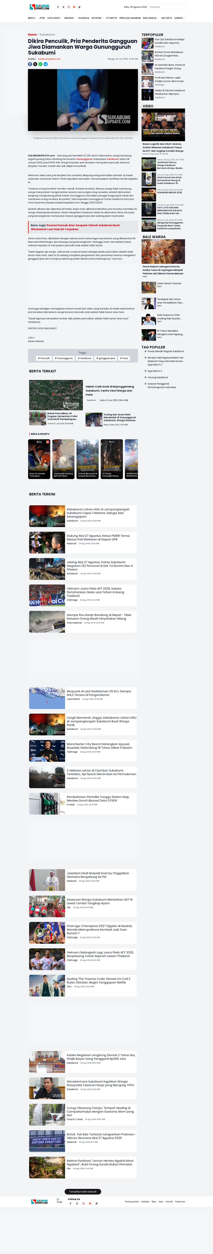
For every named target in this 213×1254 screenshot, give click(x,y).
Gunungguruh (84, 159)
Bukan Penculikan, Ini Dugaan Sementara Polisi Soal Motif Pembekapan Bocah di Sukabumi (62, 418)
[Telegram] (46, 64)
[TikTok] (79, 7)
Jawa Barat (73, 699)
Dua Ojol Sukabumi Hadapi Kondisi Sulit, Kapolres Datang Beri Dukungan (169, 43)
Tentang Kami (132, 1201)
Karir (161, 1201)
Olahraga (83, 18)
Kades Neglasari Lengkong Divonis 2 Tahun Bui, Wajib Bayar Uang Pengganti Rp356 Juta (101, 1057)
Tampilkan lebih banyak (83, 1191)
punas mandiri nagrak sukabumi (166, 351)
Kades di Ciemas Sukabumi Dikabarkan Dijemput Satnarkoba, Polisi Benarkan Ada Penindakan (170, 96)
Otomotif (111, 18)
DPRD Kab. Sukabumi (130, 18)
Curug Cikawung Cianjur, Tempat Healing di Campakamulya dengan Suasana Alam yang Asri (100, 1111)
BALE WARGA (149, 18)
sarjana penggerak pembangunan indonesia (162, 385)
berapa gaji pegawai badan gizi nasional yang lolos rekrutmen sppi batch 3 (165, 361)
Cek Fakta (166, 18)
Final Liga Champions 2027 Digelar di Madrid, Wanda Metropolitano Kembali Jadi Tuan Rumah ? (99, 929)
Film (69, 986)
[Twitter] (63, 7)
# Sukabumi (84, 358)
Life (69, 907)
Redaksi (32, 58)
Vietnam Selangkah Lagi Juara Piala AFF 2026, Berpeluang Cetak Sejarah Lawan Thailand (100, 954)
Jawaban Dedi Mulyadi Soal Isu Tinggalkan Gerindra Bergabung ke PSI (98, 875)
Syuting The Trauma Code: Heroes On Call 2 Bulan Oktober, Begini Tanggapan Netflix (98, 980)
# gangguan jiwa (105, 358)
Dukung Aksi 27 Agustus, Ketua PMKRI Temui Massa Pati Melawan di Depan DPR (98, 537)
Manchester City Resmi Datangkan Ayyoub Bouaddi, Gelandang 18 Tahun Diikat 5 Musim (99, 746)
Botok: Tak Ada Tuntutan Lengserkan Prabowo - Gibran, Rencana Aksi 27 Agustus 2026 (101, 1136)
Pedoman (180, 1201)
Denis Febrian (36, 341)
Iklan (154, 1201)
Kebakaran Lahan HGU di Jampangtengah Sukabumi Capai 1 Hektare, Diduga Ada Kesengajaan (98, 513)
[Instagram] (68, 7)
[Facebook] (58, 7)
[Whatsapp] (40, 64)
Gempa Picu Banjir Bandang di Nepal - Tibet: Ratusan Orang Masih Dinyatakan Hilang (99, 617)
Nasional (71, 543)
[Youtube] (74, 7)
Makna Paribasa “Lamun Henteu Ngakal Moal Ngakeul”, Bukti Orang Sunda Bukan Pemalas (100, 1162)
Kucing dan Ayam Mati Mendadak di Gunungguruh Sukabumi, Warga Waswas (120, 417)
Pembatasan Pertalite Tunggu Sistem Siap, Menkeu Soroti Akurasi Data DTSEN (98, 799)
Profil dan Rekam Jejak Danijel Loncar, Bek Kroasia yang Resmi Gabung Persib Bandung (170, 83)
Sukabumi (113, 159)
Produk (71, 804)
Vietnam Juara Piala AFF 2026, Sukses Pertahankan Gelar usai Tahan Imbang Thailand (95, 592)
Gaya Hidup (53, 18)
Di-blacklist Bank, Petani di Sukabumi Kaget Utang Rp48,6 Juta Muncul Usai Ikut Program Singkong (170, 70)
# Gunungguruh (64, 358)
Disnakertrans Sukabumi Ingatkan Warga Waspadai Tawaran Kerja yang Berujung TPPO (100, 1083)
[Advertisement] (15, 80)
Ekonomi (96, 18)
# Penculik (44, 358)
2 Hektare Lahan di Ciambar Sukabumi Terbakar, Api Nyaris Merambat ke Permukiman (101, 772)
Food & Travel (75, 1119)
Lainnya (178, 18)
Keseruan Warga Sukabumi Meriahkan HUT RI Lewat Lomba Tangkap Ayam (100, 901)
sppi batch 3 (155, 371)
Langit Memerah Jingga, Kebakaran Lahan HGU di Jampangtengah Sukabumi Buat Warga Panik (101, 721)
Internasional (74, 622)
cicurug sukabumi (158, 377)
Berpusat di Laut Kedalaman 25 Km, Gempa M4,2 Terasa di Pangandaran (99, 693)
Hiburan (68, 18)
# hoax (124, 358)
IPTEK (42, 18)
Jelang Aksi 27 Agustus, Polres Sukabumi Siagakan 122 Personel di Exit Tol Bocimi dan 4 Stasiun (100, 565)
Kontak (169, 1201)
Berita (31, 18)
